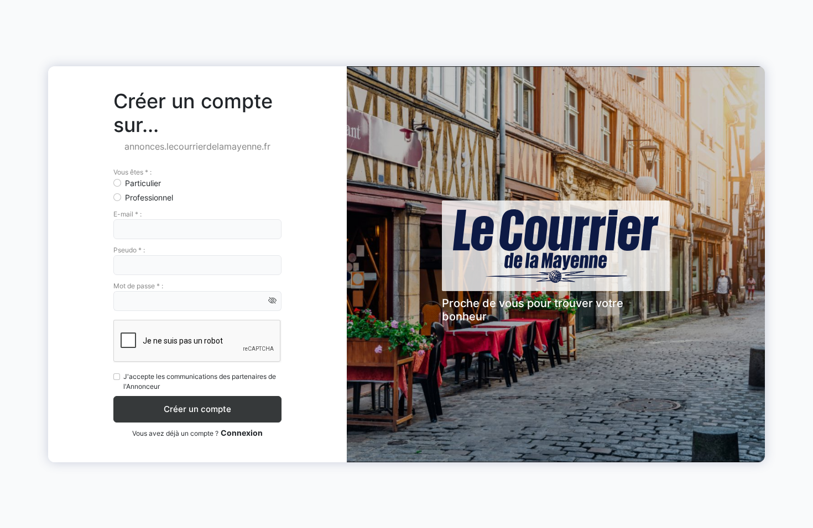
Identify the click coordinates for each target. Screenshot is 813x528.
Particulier (143, 183)
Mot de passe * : (138, 286)
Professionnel (149, 197)
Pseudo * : (129, 250)
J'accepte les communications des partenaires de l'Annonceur (199, 381)
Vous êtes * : (132, 172)
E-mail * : (127, 214)
